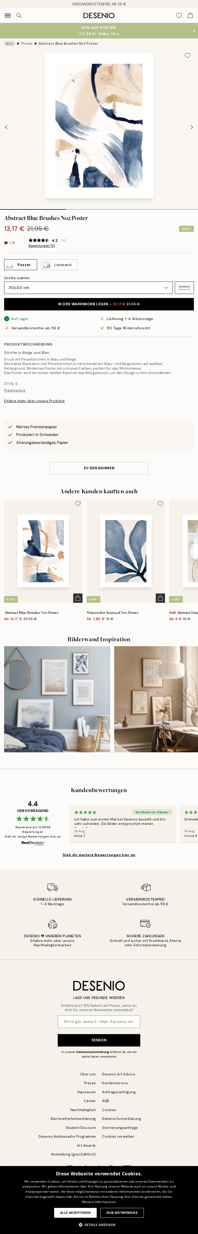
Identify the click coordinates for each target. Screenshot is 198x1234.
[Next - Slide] (192, 127)
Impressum (86, 1092)
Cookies (109, 1110)
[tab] (33, 208)
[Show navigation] (7, 15)
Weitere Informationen (99, 1202)
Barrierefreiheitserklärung (73, 1118)
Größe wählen (17, 278)
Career (90, 1101)
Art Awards (86, 1145)
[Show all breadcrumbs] (9, 43)
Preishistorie (15, 390)
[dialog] (99, 1200)
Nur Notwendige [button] (122, 1212)
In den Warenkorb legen (99, 304)
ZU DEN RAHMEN (99, 468)
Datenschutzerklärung (92, 1052)
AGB (105, 1101)
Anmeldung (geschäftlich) (73, 1154)
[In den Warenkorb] (77, 598)
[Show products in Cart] (190, 15)
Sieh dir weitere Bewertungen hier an (99, 855)
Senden (99, 1040)
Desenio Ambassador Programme (67, 1136)
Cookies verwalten (118, 1136)
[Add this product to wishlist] (188, 55)
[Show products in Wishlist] (179, 15)
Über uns (88, 1074)
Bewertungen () (42, 246)
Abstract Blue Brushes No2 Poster (68, 43)
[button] (184, 288)
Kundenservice (115, 1083)
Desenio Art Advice (118, 1074)
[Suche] (19, 15)
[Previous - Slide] (6, 127)
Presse (90, 1083)
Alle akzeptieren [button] (75, 1212)
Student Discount (81, 1128)
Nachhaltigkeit (83, 1110)
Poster (26, 43)
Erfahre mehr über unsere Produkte (34, 401)
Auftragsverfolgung (119, 1092)
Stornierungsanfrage (120, 1128)
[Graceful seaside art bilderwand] (57, 699)
